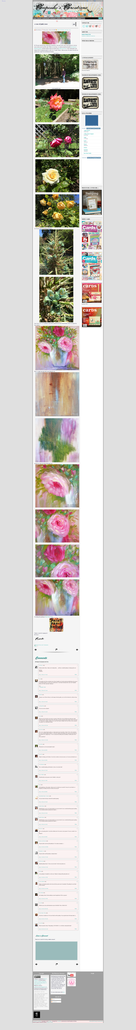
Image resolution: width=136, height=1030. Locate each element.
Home (35, 18)
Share (35, 646)
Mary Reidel (41, 892)
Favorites (84, 128)
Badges (63, 18)
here (64, 992)
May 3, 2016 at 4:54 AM (43, 701)
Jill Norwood (41, 861)
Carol (85, 140)
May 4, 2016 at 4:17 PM (43, 780)
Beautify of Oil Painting (60, 29)
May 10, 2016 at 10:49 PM (43, 846)
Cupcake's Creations (37, 1021)
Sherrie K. (40, 828)
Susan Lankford (41, 881)
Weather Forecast (89, 125)
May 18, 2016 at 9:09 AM (43, 908)
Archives (98, 128)
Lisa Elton (40, 744)
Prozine (50, 1021)
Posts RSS (90, 0)
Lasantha (59, 1021)
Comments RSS (99, 0)
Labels (94, 128)
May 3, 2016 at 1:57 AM (43, 674)
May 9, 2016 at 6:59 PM (43, 836)
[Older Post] (77, 650)
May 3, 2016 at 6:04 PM (43, 750)
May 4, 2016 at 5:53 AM (43, 770)
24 (74, 24)
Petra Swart (41, 729)
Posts (53, 999)
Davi (40, 784)
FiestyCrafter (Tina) (42, 912)
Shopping (95, 157)
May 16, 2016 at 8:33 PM (43, 898)
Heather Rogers (41, 806)
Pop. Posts (90, 157)
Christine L (41, 665)
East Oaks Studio (87, 153)
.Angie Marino (87, 130)
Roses (70, 29)
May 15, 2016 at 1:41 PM (43, 877)
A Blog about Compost (89, 134)
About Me (39, 18)
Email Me (74, 18)
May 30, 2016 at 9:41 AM (43, 929)
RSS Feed (94, 1021)
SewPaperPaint (41, 705)
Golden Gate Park (62, 48)
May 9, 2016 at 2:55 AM (43, 801)
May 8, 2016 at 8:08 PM (43, 791)
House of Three (50, 1022)
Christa (85, 147)
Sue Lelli (40, 902)
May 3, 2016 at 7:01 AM (43, 711)
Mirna (40, 871)
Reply (76, 674)
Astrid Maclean (41, 764)
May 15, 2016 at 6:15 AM (43, 867)
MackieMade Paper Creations (44, 796)
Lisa (40, 678)
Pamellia (40, 694)
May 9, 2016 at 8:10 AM (43, 813)
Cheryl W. (40, 754)
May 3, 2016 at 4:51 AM (43, 690)
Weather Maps (95, 125)
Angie (85, 137)
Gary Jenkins (66, 29)
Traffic (99, 157)
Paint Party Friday (49, 617)
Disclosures (68, 18)
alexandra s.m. (41, 851)
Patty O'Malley (41, 774)
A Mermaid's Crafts (42, 687)
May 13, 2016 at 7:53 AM (43, 857)
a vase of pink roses (41, 24)
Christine (86, 150)
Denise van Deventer (42, 841)
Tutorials (58, 18)
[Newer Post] (35, 650)
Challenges (89, 128)
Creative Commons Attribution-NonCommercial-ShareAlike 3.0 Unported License (40, 983)
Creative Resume (45, 18)
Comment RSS (100, 1021)
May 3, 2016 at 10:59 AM (43, 725)
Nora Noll (40, 923)
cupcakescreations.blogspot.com (40, 986)
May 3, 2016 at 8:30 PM (43, 760)
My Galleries (53, 18)
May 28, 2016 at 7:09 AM (43, 918)
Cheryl (85, 144)
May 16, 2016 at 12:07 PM (43, 888)
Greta (40, 716)
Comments (84, 157)
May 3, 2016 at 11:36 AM (43, 740)
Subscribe (79, 18)
